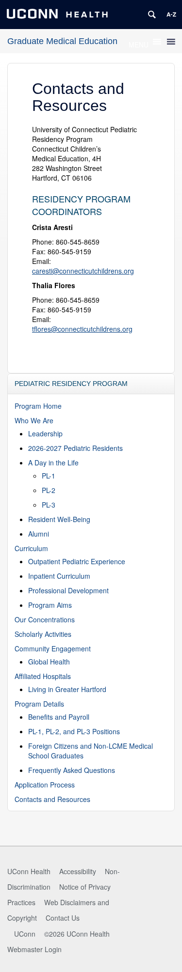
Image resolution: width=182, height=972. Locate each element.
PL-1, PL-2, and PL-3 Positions (74, 731)
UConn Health (28, 871)
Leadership (45, 433)
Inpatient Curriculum (59, 576)
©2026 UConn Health (77, 934)
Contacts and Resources (52, 799)
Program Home (38, 406)
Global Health (49, 661)
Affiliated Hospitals (43, 676)
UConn (24, 934)
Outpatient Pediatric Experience (76, 561)
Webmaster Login (34, 949)
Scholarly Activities (43, 634)
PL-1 (48, 475)
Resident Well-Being (59, 519)
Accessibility (77, 871)
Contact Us (63, 918)
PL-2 (48, 490)
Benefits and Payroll (58, 717)
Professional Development (68, 590)
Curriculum (31, 548)
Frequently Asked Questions (71, 770)
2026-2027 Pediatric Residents (75, 448)
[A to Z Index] (171, 14)
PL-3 (48, 504)
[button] (139, 44)
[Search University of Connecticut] (152, 14)
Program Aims (50, 605)
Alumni (38, 534)
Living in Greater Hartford (67, 689)
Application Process (45, 784)
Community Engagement (53, 648)
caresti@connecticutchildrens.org (83, 271)
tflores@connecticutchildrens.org (82, 329)
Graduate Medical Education (62, 41)
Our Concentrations (45, 619)
